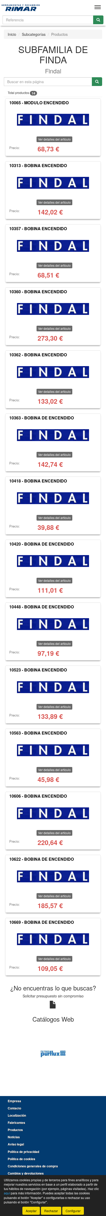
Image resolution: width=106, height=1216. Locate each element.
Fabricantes (16, 1122)
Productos (15, 1129)
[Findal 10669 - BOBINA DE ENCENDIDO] (53, 939)
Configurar (73, 1211)
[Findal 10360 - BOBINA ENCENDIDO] (53, 309)
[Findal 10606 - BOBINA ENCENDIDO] (53, 813)
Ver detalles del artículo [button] (54, 139)
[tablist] (53, 1053)
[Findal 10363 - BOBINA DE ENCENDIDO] (53, 435)
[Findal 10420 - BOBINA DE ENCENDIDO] (53, 561)
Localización (17, 1115)
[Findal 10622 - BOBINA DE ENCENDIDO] (53, 876)
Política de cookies (21, 1159)
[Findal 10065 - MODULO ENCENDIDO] (53, 120)
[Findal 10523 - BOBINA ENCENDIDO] (53, 687)
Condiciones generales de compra (33, 1166)
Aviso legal (16, 1144)
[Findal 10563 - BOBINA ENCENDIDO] (53, 750)
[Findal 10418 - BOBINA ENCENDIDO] (53, 498)
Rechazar (51, 1211)
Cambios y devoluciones (26, 1173)
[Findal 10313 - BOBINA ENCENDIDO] (53, 183)
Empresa (14, 1101)
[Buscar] (98, 19)
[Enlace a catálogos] (53, 1054)
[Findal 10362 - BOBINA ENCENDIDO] (53, 372)
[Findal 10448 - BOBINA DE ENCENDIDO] (53, 624)
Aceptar (31, 1211)
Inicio (12, 34)
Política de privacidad (23, 1151)
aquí (7, 1193)
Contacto (14, 1108)
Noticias (14, 1137)
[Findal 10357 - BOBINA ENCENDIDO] (53, 246)
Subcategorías (34, 34)
